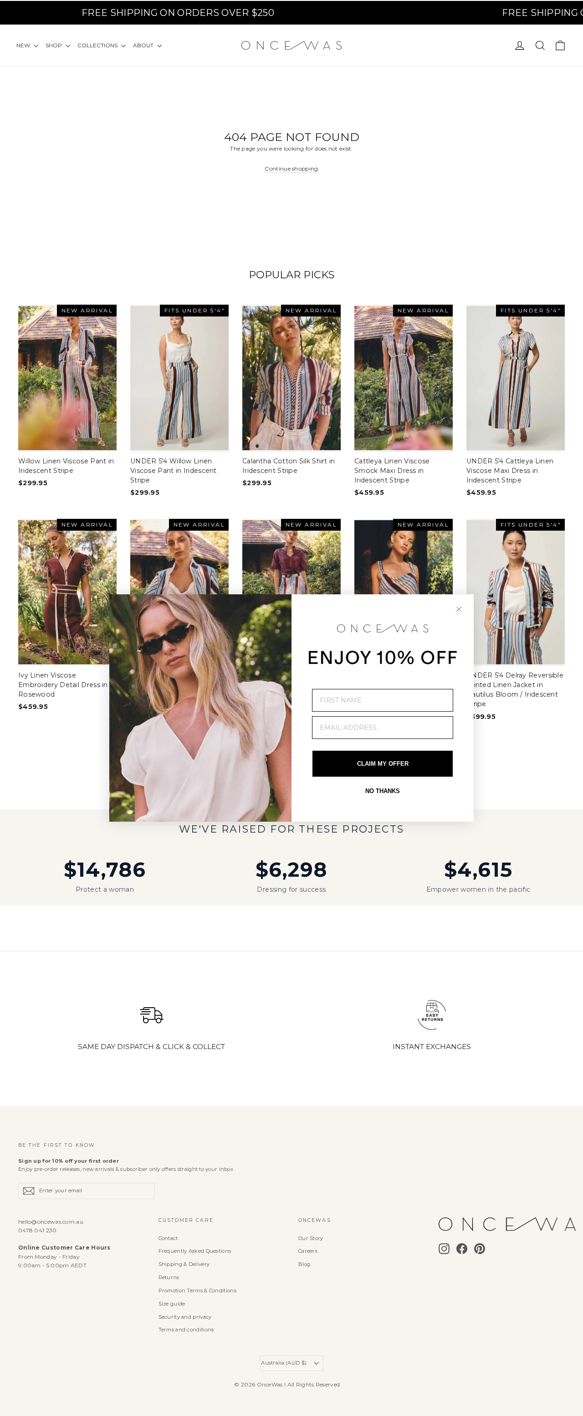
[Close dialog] (459, 609)
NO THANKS (382, 791)
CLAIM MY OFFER (383, 763)
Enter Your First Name (356, 682)
